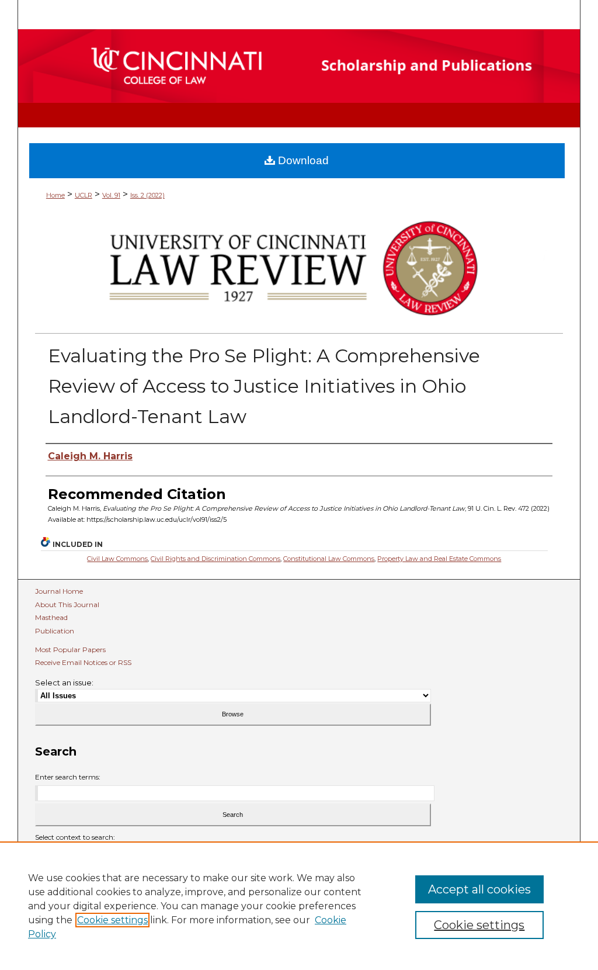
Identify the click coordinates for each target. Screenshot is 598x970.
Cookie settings (112, 920)
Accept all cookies (479, 889)
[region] (299, 905)
